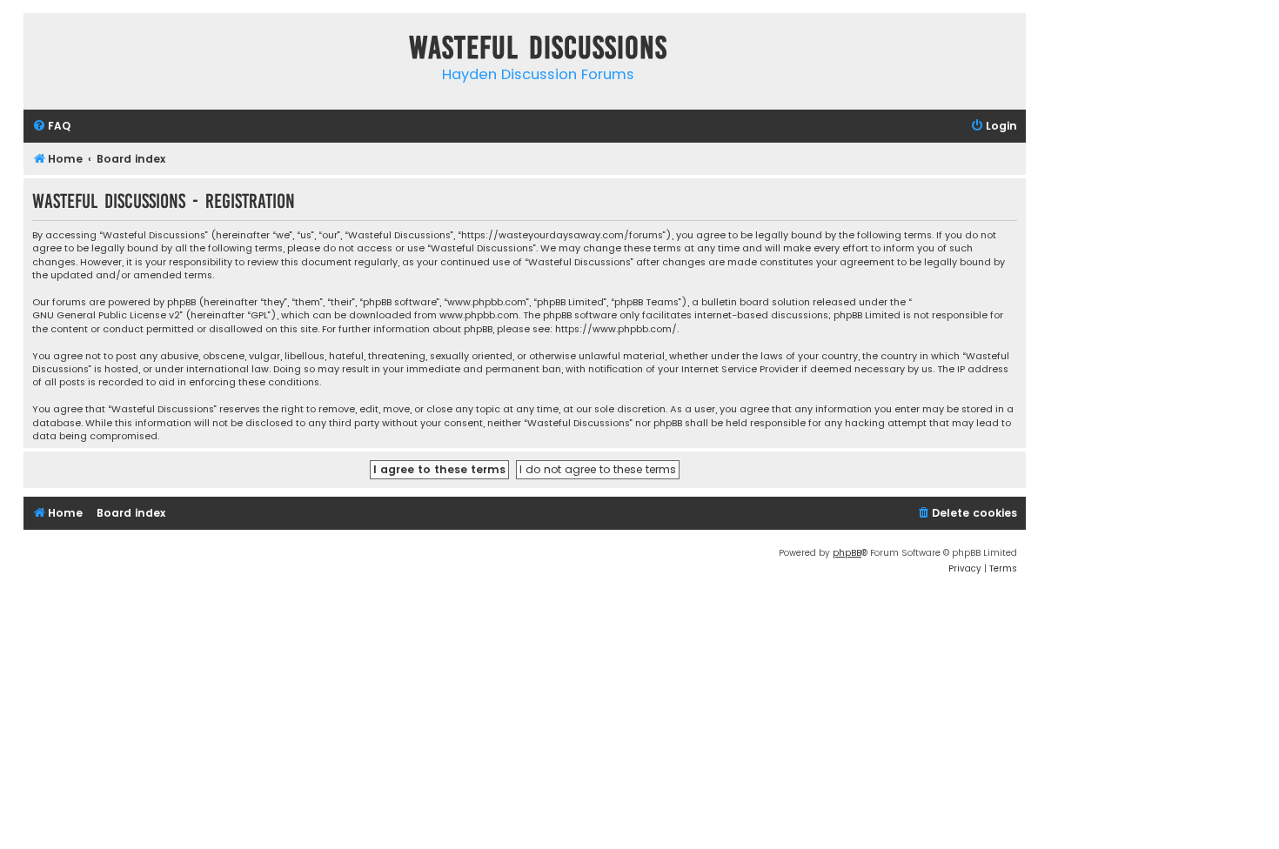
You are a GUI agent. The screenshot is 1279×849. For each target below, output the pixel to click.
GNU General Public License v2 (106, 315)
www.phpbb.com (479, 315)
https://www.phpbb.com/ (616, 329)
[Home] (41, 50)
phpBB (847, 552)
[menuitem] (51, 126)
